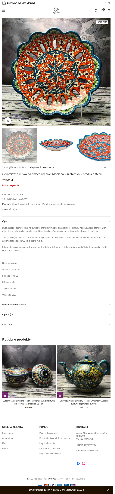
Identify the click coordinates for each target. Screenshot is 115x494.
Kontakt (5, 449)
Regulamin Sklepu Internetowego (54, 438)
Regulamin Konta (47, 443)
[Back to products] (105, 167)
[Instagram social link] (109, 3)
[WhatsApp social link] (17, 210)
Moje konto (7, 433)
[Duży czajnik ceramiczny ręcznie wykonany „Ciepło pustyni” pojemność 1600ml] (84, 371)
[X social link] (14, 210)
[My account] (109, 11)
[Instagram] (83, 463)
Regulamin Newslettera (50, 454)
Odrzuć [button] (108, 490)
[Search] (96, 11)
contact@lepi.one (90, 451)
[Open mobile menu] (4, 11)
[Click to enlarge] (7, 120)
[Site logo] (56, 11)
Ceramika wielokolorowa (23, 204)
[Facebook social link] (105, 3)
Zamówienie (7, 438)
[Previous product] (101, 167)
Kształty (22, 167)
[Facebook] (78, 463)
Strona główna (9, 167)
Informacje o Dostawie (49, 449)
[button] (5, 395)
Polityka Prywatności (48, 433)
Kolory (38, 204)
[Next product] (109, 167)
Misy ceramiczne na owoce (42, 167)
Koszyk (5, 443)
